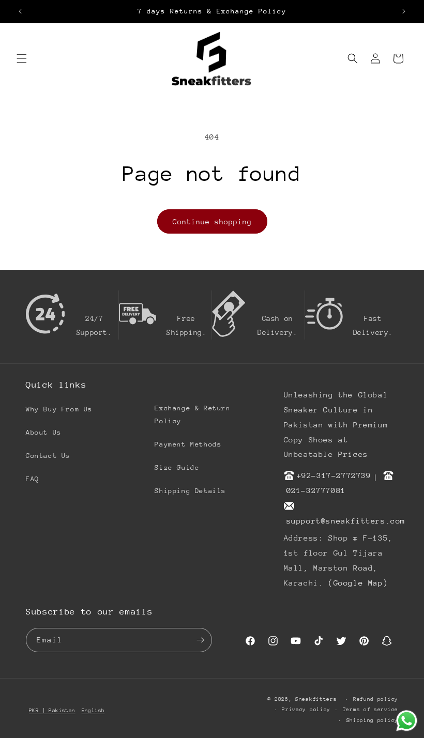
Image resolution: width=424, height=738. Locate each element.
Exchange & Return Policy (192, 414)
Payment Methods (188, 444)
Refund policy (375, 699)
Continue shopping (212, 222)
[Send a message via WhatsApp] (407, 721)
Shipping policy (372, 720)
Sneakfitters (316, 699)
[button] (21, 58)
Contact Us (48, 455)
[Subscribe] (200, 640)
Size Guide (177, 467)
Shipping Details (190, 491)
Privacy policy (306, 709)
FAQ (32, 479)
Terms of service (370, 709)
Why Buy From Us (59, 409)
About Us (44, 432)
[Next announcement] (403, 11)
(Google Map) (358, 582)
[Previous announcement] (20, 11)
